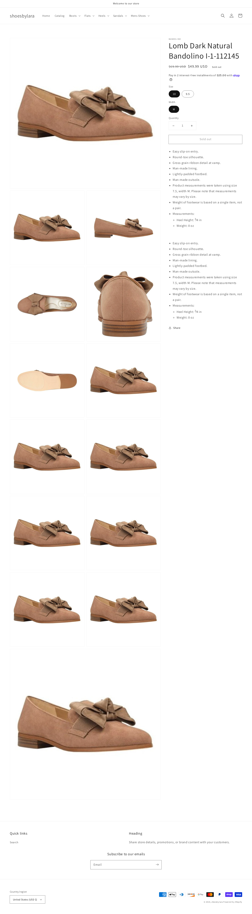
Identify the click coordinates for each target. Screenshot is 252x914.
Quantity (174, 118)
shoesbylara (217, 902)
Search (14, 842)
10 (174, 94)
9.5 (188, 94)
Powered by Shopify (232, 902)
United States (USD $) (25, 899)
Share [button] (177, 328)
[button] (74, 16)
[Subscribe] (157, 864)
